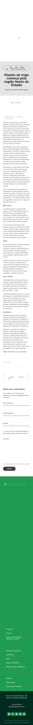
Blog (16, 67)
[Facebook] (7, 11)
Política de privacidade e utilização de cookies (14, 638)
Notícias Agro (10, 682)
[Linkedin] (15, 11)
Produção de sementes (13, 650)
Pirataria (8, 678)
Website (5, 423)
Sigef (7, 659)
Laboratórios (10, 655)
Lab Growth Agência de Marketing (20, 722)
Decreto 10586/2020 (12, 663)
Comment (6, 439)
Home (11, 67)
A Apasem (9, 629)
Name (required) (8, 403)
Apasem (26, 89)
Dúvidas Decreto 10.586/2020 (15, 667)
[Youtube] (12, 11)
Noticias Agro (9, 118)
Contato (8, 633)
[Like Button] (27, 362)
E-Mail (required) (8, 413)
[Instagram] (10, 11)
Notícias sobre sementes (14, 686)
